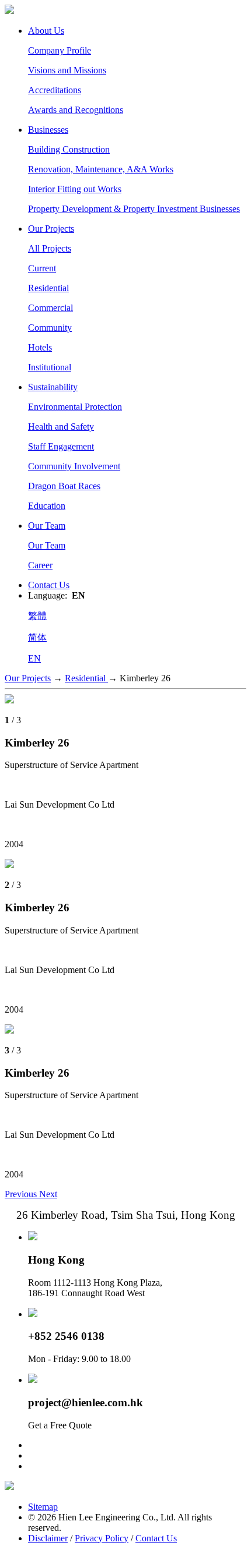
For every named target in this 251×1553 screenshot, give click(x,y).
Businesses (48, 130)
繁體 (37, 616)
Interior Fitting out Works (74, 189)
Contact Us (48, 585)
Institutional (49, 367)
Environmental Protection (75, 407)
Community (50, 327)
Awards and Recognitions (75, 110)
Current (42, 268)
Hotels (40, 347)
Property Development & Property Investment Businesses (134, 209)
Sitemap (43, 1507)
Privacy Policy (101, 1538)
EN (34, 658)
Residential (48, 288)
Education (46, 506)
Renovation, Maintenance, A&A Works (100, 169)
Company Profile (59, 50)
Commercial (50, 308)
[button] (22, 1194)
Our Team (46, 525)
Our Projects (51, 229)
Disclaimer (48, 1538)
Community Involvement (74, 466)
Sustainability (53, 387)
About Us (46, 31)
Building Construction (69, 149)
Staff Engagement (61, 446)
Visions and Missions (67, 70)
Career (40, 565)
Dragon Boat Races (64, 486)
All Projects (49, 248)
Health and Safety (61, 426)
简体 (37, 637)
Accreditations (54, 90)
